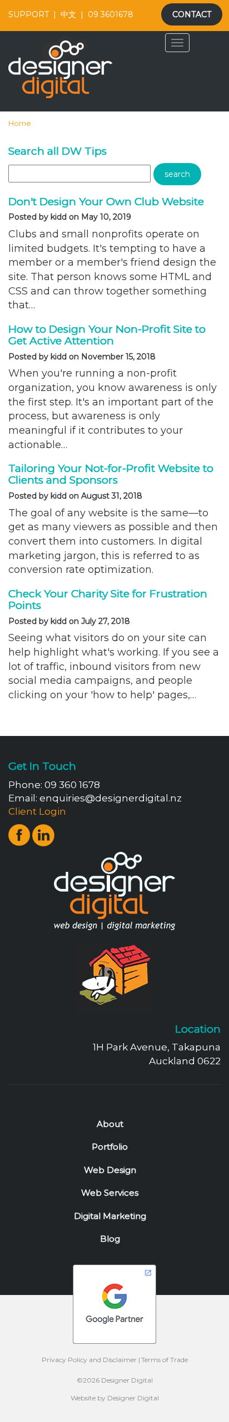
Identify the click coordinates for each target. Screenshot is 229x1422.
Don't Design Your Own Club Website (106, 201)
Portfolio (110, 1146)
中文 (68, 14)
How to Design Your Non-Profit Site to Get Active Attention (107, 335)
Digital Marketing (110, 1216)
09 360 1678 (72, 784)
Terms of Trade (164, 1359)
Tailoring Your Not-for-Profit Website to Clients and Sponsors (110, 474)
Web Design (110, 1170)
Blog (110, 1238)
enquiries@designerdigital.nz (110, 798)
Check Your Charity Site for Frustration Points (107, 599)
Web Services (109, 1192)
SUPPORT (28, 14)
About (110, 1124)
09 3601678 (110, 14)
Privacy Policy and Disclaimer (89, 1359)
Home (19, 123)
